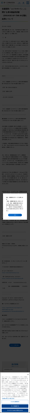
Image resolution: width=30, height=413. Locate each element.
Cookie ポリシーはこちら (8, 398)
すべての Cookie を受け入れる (15, 410)
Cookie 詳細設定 (15, 401)
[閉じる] (28, 374)
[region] (15, 392)
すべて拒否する (15, 406)
